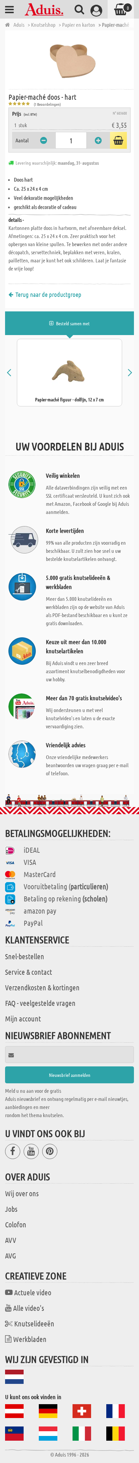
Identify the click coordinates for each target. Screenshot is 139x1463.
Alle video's (28, 1307)
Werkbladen (30, 1339)
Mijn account (23, 1018)
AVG (10, 1255)
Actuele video (32, 1292)
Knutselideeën (34, 1323)
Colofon (15, 1224)
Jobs (11, 1208)
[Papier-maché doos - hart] (71, 59)
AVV (10, 1239)
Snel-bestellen (24, 956)
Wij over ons (22, 1193)
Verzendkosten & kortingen (42, 987)
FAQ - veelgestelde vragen (40, 1002)
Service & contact (28, 971)
